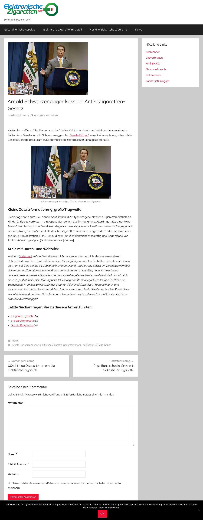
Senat (107, 345)
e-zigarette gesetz (22, 320)
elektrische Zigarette (50, 345)
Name (12, 454)
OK (102, 513)
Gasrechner (153, 52)
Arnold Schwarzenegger (25, 345)
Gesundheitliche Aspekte (19, 29)
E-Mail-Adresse (18, 464)
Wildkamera (153, 75)
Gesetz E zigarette (22, 325)
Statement (25, 256)
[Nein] (199, 510)
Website (13, 474)
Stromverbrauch (156, 69)
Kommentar (16, 402)
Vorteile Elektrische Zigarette (108, 29)
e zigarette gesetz (22, 316)
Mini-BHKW (153, 63)
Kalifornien (88, 345)
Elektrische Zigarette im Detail (62, 29)
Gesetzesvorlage (72, 345)
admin (54, 115)
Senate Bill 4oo (79, 135)
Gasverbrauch (154, 57)
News (138, 29)
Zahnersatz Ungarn (157, 81)
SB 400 (99, 345)
